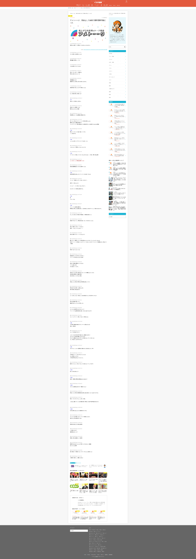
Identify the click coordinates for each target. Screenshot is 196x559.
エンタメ (110, 59)
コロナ (95, 538)
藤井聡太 (99, 551)
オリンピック (92, 536)
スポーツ (110, 71)
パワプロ (99, 543)
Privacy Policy (93, 554)
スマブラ (104, 538)
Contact (114, 5)
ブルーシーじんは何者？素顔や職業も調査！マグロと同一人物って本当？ (119, 169)
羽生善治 (91, 551)
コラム (110, 68)
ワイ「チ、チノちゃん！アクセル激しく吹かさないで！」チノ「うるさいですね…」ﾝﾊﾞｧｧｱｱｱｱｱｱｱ (119, 179)
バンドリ (94, 543)
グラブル (91, 538)
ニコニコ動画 (105, 541)
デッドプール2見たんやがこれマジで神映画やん (119, 189)
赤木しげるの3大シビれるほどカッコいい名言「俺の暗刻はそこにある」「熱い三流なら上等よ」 (119, 208)
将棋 (110, 85)
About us (102, 554)
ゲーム (110, 65)
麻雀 (103, 551)
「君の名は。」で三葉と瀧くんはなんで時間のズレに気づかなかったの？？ (119, 203)
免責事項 (106, 554)
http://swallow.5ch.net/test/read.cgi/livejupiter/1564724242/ (95, 49)
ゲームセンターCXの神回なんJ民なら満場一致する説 (119, 185)
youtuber (91, 531)
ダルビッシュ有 (92, 541)
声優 (110, 82)
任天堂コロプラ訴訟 (93, 548)
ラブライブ (98, 546)
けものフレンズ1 (92, 533)
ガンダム (101, 536)
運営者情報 (110, 554)
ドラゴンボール (98, 541)
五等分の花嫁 (103, 546)
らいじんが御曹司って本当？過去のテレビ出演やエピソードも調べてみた (119, 164)
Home (85, 554)
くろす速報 (96, 556)
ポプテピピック (92, 546)
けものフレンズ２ (99, 533)
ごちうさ (105, 533)
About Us (118, 5)
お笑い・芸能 (111, 62)
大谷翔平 (99, 548)
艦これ (95, 551)
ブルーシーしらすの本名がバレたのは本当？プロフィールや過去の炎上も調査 (119, 174)
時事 (110, 94)
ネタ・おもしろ (115, 187)
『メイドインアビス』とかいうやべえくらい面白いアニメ (119, 193)
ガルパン (97, 536)
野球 (110, 97)
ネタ (90, 543)
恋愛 (110, 91)
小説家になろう (112, 88)
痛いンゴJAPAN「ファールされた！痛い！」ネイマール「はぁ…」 (119, 198)
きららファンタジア (97, 531)
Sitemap (110, 5)
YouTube (110, 53)
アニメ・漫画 (111, 56)
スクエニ (99, 538)
